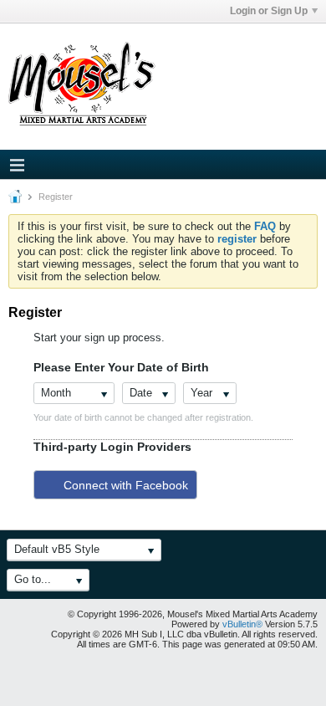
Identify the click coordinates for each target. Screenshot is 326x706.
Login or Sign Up (269, 11)
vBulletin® (242, 624)
